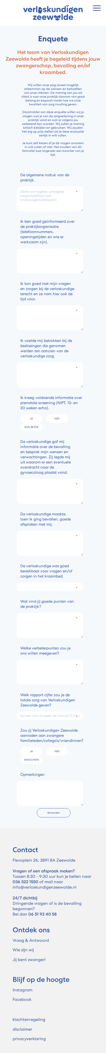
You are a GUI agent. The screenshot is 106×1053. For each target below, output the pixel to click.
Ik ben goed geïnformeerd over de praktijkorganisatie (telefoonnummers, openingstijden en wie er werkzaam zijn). (47, 232)
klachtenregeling (29, 1019)
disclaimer (22, 1029)
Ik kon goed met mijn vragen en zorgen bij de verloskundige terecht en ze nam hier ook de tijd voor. (47, 291)
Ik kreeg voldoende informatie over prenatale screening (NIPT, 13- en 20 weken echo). (51, 403)
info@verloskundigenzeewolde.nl (44, 887)
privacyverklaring (29, 1038)
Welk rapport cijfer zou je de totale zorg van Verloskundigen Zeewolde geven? (47, 700)
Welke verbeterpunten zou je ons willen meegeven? (45, 651)
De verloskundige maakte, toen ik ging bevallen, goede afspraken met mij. (45, 519)
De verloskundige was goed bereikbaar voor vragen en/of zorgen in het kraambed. (46, 571)
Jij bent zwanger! (29, 959)
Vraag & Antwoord (31, 940)
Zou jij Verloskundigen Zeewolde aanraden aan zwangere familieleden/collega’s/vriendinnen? (51, 735)
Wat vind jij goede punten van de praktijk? (47, 604)
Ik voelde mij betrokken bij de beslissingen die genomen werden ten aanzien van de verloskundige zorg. (46, 348)
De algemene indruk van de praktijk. (44, 177)
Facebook (22, 999)
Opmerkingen (32, 774)
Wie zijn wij (23, 950)
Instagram (22, 990)
